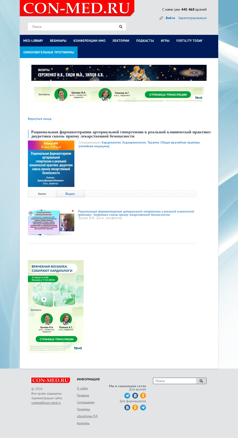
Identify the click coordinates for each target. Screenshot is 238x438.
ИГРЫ (165, 41)
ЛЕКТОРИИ (120, 41)
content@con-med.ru (46, 403)
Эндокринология (134, 142)
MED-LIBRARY (33, 41)
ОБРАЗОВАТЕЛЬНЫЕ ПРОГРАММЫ (48, 52)
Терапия (153, 142)
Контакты (83, 423)
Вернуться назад (40, 119)
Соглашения (85, 402)
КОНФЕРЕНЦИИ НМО (89, 41)
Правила (83, 395)
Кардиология (111, 142)
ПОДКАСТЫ (145, 41)
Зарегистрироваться (192, 18)
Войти (170, 18)
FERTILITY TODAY (189, 41)
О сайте (82, 388)
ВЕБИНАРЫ (58, 41)
